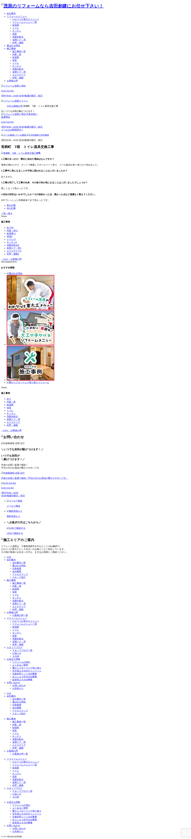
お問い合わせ (13, 682)
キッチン (16, 31)
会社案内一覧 (19, 562)
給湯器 (15, 25)
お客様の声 (12, 81)
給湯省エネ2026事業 (22, 679)
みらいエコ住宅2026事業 (24, 677)
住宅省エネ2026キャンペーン (26, 671)
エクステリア (19, 75)
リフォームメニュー (17, 16)
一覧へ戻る (6, 213)
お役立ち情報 (13, 659)
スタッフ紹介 (19, 577)
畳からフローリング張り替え (26, 668)
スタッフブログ (14, 647)
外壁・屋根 (17, 42)
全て (10, 227)
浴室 (14, 34)
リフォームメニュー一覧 (24, 22)
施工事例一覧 (19, 51)
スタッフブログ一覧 (22, 650)
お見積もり (17, 688)
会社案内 (11, 13)
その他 (15, 656)
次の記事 (11, 208)
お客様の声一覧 (20, 615)
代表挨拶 (16, 568)
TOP (9, 557)
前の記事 (11, 205)
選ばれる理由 (13, 45)
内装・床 (16, 54)
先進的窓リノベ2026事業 (24, 674)
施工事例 (11, 48)
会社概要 (16, 571)
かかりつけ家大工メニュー (25, 19)
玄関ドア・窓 (19, 40)
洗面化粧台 (17, 37)
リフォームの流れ (21, 662)
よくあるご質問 (20, 665)
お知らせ (16, 653)
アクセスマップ (20, 574)
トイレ (15, 28)
